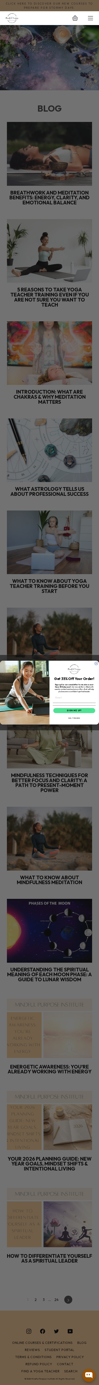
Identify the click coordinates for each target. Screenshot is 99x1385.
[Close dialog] (96, 663)
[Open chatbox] (88, 1375)
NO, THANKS (74, 718)
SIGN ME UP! (74, 710)
